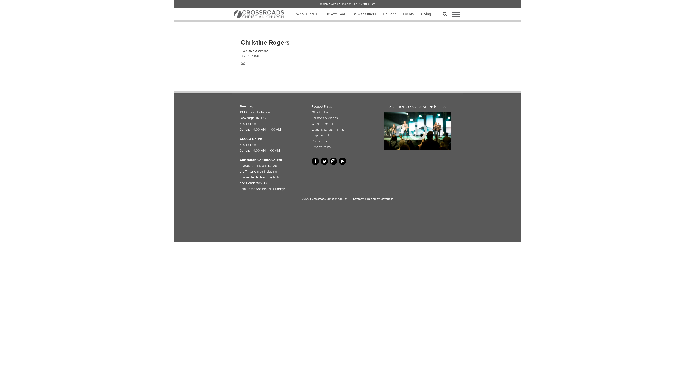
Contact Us (319, 141)
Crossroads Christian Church (330, 199)
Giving (426, 14)
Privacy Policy (321, 147)
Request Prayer (322, 106)
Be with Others (364, 14)
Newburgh (247, 106)
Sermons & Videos (325, 118)
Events (408, 14)
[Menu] (456, 14)
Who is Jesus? (307, 14)
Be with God (335, 14)
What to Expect (322, 123)
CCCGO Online (251, 138)
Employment (320, 135)
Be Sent (389, 14)
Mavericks (386, 199)
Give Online (320, 112)
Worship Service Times (328, 129)
